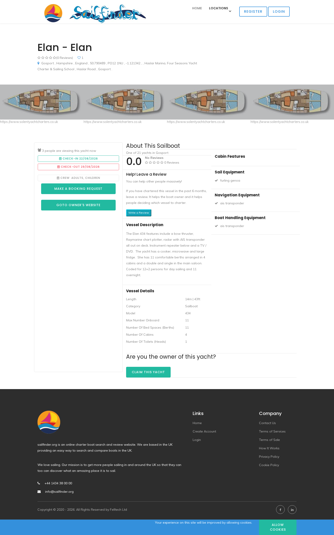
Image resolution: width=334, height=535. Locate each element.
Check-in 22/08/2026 (80, 158)
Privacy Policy (269, 457)
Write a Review (138, 212)
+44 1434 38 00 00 (58, 483)
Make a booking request (78, 188)
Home (197, 8)
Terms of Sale (269, 440)
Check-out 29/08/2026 (80, 167)
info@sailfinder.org (59, 492)
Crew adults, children (80, 178)
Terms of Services (272, 431)
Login (279, 11)
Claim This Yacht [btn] (148, 372)
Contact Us (267, 423)
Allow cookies (278, 527)
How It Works (269, 448)
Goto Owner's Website (78, 205)
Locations (218, 8)
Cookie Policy (269, 465)
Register (253, 11)
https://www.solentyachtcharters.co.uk (29, 122)
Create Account (204, 431)
